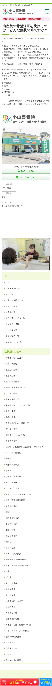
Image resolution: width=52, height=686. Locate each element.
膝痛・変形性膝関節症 (15, 500)
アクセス (9, 294)
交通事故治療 (11, 648)
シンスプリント (12, 488)
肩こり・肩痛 (11, 583)
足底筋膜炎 (10, 607)
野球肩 (8, 459)
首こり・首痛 (11, 482)
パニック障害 (11, 394)
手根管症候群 (11, 441)
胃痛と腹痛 (10, 411)
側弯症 (8, 542)
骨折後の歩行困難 (13, 660)
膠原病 (8, 654)
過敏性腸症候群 (12, 399)
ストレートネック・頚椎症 (17, 631)
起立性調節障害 (12, 382)
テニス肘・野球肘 (13, 453)
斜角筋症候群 (11, 524)
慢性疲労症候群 (12, 370)
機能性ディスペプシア (15, 388)
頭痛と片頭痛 (11, 364)
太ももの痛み (11, 506)
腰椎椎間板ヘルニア (14, 358)
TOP (7, 283)
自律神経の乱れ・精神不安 (17, 423)
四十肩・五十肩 (12, 465)
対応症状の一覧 (12, 336)
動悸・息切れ (11, 417)
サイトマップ (11, 330)
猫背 (8, 512)
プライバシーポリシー (15, 342)
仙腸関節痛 (10, 530)
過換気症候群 (11, 376)
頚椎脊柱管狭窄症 (13, 477)
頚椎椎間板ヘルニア (14, 601)
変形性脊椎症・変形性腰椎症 (18, 565)
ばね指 (8, 577)
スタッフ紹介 (11, 306)
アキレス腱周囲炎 (13, 554)
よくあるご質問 (12, 324)
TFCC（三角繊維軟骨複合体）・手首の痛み (25, 447)
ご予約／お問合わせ (14, 300)
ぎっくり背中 (11, 429)
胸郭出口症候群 (12, 518)
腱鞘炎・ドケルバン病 (15, 435)
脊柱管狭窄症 (11, 613)
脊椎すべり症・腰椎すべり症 (18, 625)
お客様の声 (10, 312)
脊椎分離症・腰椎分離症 (16, 560)
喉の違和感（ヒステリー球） (18, 405)
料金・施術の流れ (13, 289)
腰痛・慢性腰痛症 (13, 637)
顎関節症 (9, 471)
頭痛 (8, 571)
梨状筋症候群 (11, 536)
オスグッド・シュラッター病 (18, 494)
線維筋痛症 (10, 643)
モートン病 (10, 595)
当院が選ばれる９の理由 (16, 318)
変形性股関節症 (12, 619)
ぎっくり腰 (10, 548)
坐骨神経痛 (10, 589)
